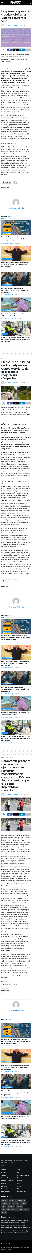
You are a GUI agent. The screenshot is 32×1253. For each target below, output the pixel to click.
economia (4, 1186)
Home (2, 8)
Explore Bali (12, 1200)
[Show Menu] (2, 2)
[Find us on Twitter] (4, 1244)
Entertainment (5, 1192)
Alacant (3, 1172)
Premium (23, 1203)
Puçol (4, 1206)
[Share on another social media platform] (28, 50)
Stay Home (19, 1206)
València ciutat (9, 8)
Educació (4, 1189)
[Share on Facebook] (10, 50)
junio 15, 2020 (24, 25)
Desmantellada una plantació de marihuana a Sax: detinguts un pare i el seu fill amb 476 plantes (14, 1222)
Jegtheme (8, 1249)
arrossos (4, 1200)
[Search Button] (30, 2)
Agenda (3, 1170)
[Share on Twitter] (16, 50)
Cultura (3, 1183)
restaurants (11, 1206)
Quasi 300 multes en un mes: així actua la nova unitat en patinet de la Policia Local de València (15, 340)
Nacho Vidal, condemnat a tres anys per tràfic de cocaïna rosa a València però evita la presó (15, 265)
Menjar (19, 1172)
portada (5, 334)
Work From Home (24, 1209)
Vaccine (14, 1209)
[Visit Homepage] (16, 2)
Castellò (3, 1175)
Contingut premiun (7, 1181)
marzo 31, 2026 (18, 318)
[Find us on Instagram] (6, 1244)
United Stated (6, 1209)
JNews (7, 1247)
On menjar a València (23, 1175)
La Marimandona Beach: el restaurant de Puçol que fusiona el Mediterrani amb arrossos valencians (15, 1232)
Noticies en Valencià (12, 25)
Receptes (19, 1181)
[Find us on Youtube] (9, 1244)
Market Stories (6, 1203)
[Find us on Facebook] (1, 1244)
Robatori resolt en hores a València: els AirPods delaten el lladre (15, 315)
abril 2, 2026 (17, 269)
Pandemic (15, 1203)
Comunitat (4, 1178)
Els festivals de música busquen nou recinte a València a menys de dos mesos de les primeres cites (16, 239)
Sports (19, 1186)
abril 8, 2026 (17, 243)
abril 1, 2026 (17, 294)
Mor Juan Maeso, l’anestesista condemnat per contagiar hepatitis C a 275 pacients (15, 290)
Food (18, 1170)
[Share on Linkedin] (22, 50)
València (19, 1189)
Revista (19, 1183)
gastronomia (21, 1200)
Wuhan (4, 1212)
